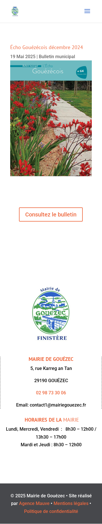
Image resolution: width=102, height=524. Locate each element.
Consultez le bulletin (50, 214)
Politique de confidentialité (51, 511)
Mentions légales (71, 503)
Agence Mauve (34, 503)
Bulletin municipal (57, 56)
